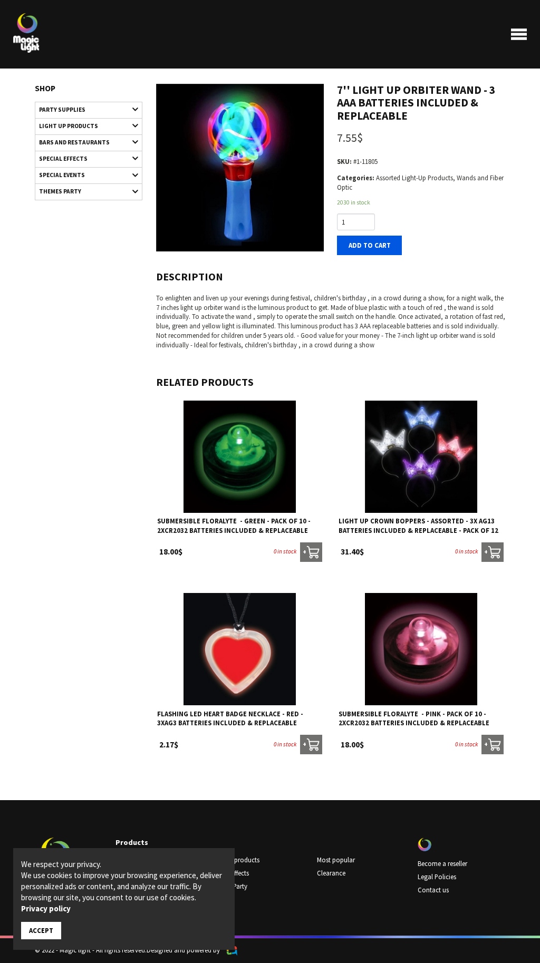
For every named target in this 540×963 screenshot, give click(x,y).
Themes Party (60, 191)
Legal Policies (437, 876)
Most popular (336, 859)
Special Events (62, 175)
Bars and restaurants (74, 142)
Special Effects (63, 158)
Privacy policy (46, 908)
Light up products (68, 126)
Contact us (433, 890)
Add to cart (370, 245)
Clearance (331, 873)
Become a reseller (442, 863)
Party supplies (62, 109)
